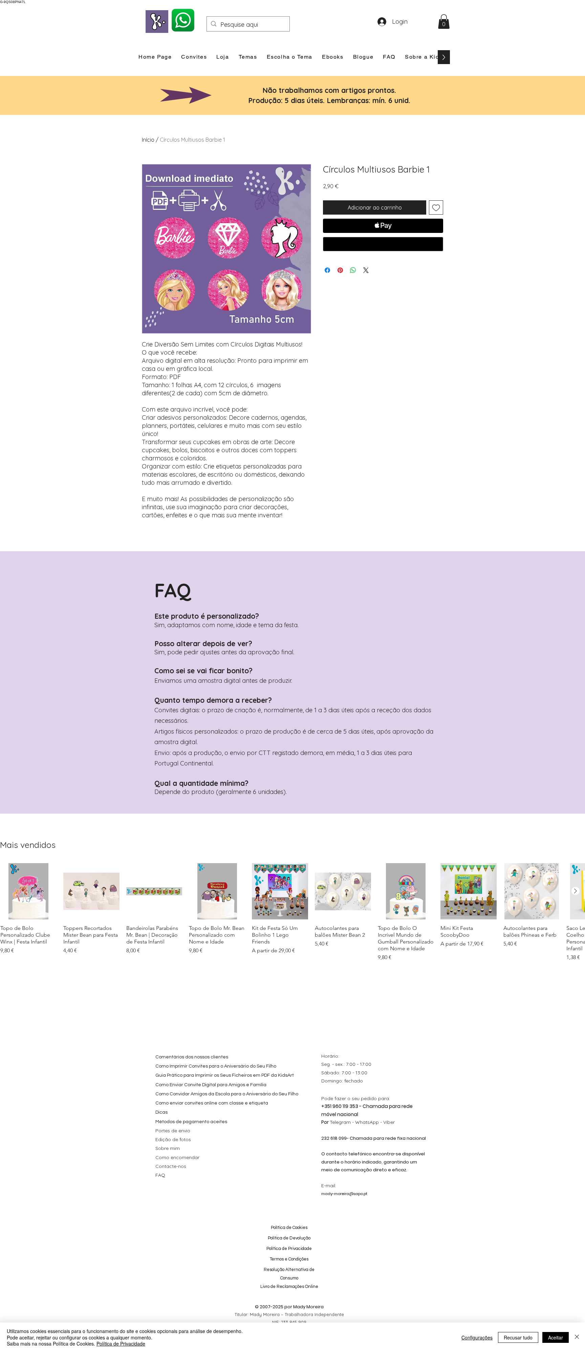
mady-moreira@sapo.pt (344, 1193)
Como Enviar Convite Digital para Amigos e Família (210, 1084)
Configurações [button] (477, 1337)
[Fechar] (577, 1337)
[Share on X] (366, 270)
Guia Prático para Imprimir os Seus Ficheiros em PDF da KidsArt (224, 1075)
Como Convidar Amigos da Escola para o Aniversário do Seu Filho (226, 1094)
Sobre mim (167, 1148)
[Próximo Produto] (575, 891)
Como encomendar (177, 1157)
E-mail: (328, 1185)
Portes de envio (172, 1131)
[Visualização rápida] (28, 891)
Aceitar (555, 1337)
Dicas (161, 1112)
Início (148, 139)
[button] (444, 21)
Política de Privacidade (120, 1343)
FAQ (160, 1175)
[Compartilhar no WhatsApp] (353, 270)
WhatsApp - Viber (375, 1122)
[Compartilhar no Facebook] (327, 270)
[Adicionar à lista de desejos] (436, 207)
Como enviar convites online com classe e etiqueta (211, 1103)
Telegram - (342, 1122)
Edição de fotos (173, 1139)
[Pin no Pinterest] (340, 270)
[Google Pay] (383, 244)
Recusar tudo (518, 1337)
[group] (292, 912)
